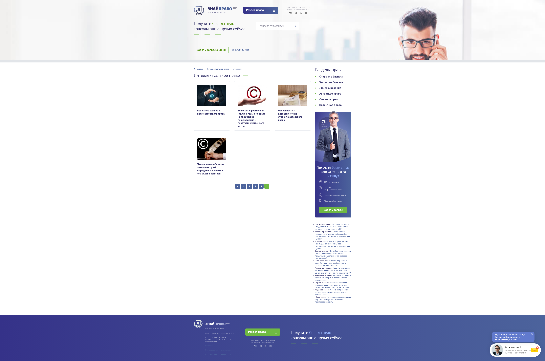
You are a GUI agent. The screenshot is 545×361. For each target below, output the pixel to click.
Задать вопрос (333, 210)
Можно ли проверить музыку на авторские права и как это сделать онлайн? (333, 277)
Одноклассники (296, 13)
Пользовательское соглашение (218, 350)
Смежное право (329, 99)
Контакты (209, 346)
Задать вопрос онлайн (211, 50)
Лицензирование (330, 88)
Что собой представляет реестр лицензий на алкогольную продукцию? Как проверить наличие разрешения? (333, 254)
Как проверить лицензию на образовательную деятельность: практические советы (333, 299)
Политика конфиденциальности (218, 354)
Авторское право (330, 93)
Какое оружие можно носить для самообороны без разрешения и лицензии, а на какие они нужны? (332, 235)
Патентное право (330, 105)
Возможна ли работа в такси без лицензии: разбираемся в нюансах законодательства (331, 263)
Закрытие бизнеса (331, 82)
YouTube (301, 13)
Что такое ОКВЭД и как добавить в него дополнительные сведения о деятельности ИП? (332, 226)
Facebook (306, 13)
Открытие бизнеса (331, 76)
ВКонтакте (290, 13)
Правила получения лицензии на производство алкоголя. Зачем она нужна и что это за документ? (333, 270)
